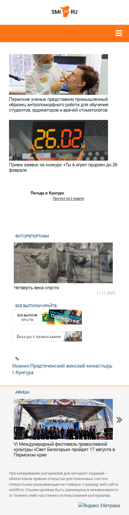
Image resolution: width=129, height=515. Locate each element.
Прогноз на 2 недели (68, 198)
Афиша (22, 392)
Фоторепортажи (32, 236)
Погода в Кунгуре (47, 193)
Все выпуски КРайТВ (36, 305)
